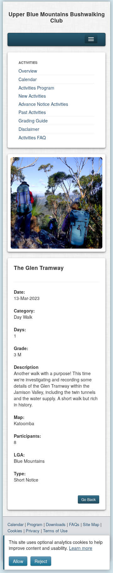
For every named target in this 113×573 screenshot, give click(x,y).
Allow (18, 561)
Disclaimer (29, 129)
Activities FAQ (32, 137)
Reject (41, 561)
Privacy (33, 531)
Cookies (15, 531)
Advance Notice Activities (43, 104)
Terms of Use (55, 531)
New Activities (32, 96)
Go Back (88, 499)
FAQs (74, 524)
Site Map (91, 524)
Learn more (80, 548)
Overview (28, 71)
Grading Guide (33, 120)
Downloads (56, 524)
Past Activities (32, 112)
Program (34, 524)
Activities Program (36, 88)
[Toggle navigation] (91, 39)
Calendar (28, 79)
